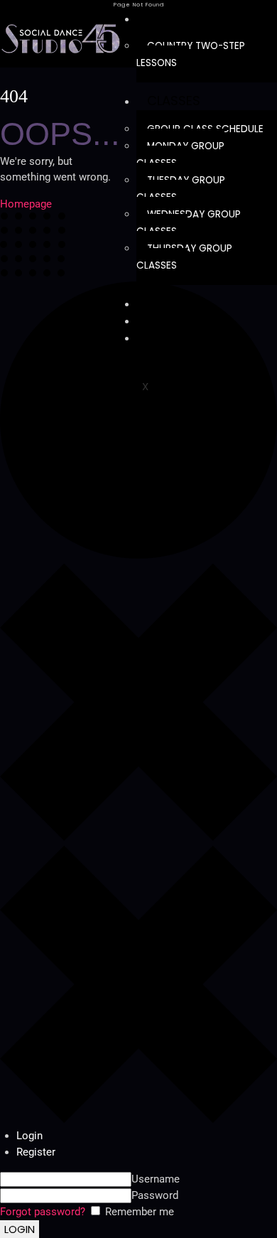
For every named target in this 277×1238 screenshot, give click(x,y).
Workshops (186, 320)
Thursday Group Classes (184, 257)
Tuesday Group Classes (180, 188)
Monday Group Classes (180, 154)
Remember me (138, 1211)
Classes (173, 100)
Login (29, 1135)
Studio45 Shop (196, 337)
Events (169, 303)
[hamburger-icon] (261, 16)
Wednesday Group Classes (188, 223)
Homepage (26, 204)
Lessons (173, 18)
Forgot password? (42, 1211)
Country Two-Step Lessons (190, 54)
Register (35, 1152)
